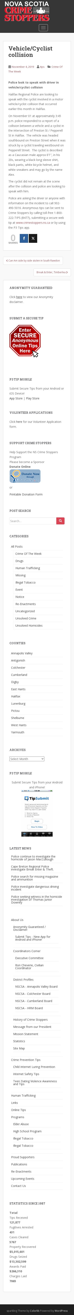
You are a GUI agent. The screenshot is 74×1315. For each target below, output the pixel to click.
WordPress (61, 1311)
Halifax (15, 696)
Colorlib (34, 1311)
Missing (20, 575)
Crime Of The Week (28, 554)
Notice (19, 597)
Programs (17, 1117)
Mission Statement (25, 1034)
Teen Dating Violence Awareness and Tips (35, 1082)
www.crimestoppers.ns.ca (33, 223)
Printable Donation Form (26, 494)
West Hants (19, 725)
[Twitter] (33, 238)
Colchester (18, 668)
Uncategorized (25, 611)
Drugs (19, 561)
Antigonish (18, 660)
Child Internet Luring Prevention (34, 1067)
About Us (17, 920)
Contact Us (18, 1186)
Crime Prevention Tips (25, 1060)
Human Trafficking (27, 568)
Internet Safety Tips (26, 1074)
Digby (15, 682)
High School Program (27, 1131)
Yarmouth (17, 732)
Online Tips (18, 1110)
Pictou (15, 711)
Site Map (19, 1048)
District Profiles (23, 979)
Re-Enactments (25, 604)
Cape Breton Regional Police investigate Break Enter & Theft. (32, 867)
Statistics (19, 1041)
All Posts (17, 546)
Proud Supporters (23, 1157)
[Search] (60, 520)
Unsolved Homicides (29, 625)
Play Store (32, 398)
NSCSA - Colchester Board (32, 994)
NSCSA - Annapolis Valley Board (36, 986)
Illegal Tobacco (25, 582)
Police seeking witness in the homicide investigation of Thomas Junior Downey (36, 899)
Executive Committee (29, 958)
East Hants (18, 689)
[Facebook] (24, 238)
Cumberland (19, 675)
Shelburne (17, 718)
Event (19, 590)
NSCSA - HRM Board (29, 1008)
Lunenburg (18, 703)
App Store (16, 398)
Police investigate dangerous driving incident (35, 888)
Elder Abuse (21, 1124)
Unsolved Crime (25, 618)
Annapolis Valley (21, 653)
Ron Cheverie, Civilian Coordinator (29, 966)
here (19, 297)
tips (42, 67)
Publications (19, 1164)
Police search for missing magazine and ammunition (34, 878)
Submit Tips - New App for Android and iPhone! (32, 938)
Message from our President (32, 1027)
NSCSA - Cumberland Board (33, 1001)
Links (14, 1103)
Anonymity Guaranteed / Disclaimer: (29, 928)
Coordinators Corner (26, 951)
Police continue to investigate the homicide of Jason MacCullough (33, 857)
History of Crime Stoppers (30, 1020)
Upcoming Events (22, 1179)
